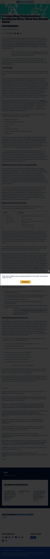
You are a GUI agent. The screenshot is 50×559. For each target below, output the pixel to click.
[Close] (48, 271)
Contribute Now (25, 282)
